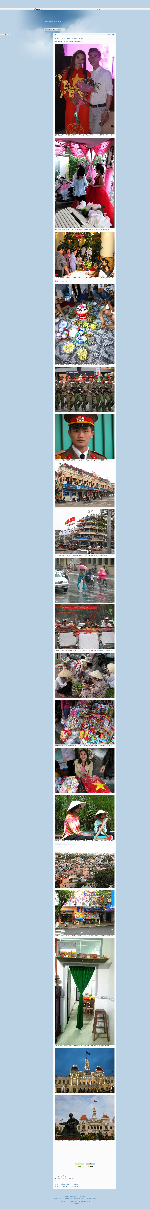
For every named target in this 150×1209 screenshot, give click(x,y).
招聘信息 (77, 1198)
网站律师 (82, 1198)
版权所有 (77, 1203)
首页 (46, 29)
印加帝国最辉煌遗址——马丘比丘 (68, 1184)
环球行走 (80, 41)
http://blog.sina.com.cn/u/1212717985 (53, 21)
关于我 (57, 29)
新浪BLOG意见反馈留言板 (71, 1196)
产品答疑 (94, 1198)
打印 (67, 1178)
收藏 (59, 1178)
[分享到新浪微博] (59, 1176)
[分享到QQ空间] (61, 1176)
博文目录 (51, 29)
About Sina (61, 1198)
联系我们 (72, 1198)
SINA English (88, 1198)
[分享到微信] (65, 1176)
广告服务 (67, 1198)
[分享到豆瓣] (63, 1176)
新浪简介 (56, 1198)
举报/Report (72, 1178)
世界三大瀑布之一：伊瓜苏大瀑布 (68, 1186)
